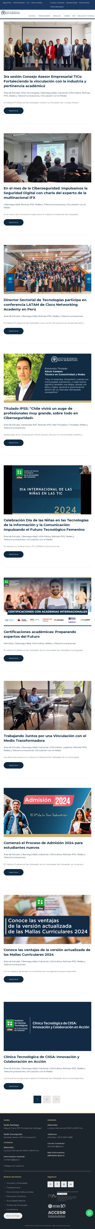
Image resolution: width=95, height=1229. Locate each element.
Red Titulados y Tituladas (65, 425)
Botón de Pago (13, 1216)
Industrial (63, 93)
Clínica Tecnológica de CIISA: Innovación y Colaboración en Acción (41, 1059)
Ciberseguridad (48, 93)
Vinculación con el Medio (54, 96)
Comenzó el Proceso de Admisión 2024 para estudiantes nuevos (43, 845)
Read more (13, 111)
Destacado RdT (29, 425)
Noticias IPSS (27, 204)
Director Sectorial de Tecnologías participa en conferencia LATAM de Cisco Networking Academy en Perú (45, 304)
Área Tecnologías (30, 93)
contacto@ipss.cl (12, 1159)
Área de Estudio (12, 93)
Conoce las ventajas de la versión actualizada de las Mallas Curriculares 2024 (47, 952)
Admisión (9, 643)
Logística (67, 747)
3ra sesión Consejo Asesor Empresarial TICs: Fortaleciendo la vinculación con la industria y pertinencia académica (45, 81)
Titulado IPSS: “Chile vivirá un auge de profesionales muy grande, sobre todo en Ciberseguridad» (41, 413)
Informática (75, 93)
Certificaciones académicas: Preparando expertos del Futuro (40, 634)
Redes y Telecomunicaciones (24, 96)
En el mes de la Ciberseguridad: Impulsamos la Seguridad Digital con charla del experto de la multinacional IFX (45, 193)
